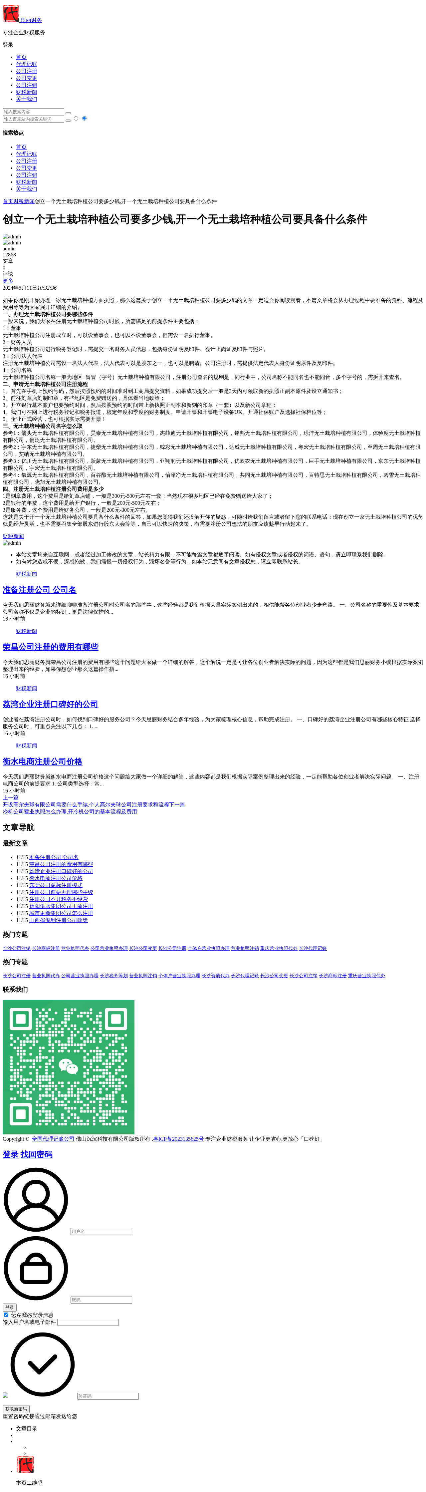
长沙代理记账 (313, 948)
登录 (11, 1154)
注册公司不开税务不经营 (58, 899)
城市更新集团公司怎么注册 (61, 913)
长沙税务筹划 (114, 975)
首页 (21, 57)
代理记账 (26, 64)
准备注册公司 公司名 (40, 589)
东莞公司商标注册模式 (56, 885)
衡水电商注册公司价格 (43, 761)
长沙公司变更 (143, 948)
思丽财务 (30, 20)
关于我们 (26, 99)
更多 (8, 281)
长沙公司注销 (17, 948)
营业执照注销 (245, 948)
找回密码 (37, 1154)
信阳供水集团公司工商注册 (61, 906)
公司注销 (26, 85)
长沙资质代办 (216, 975)
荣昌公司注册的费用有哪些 (51, 647)
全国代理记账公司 (53, 1139)
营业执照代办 (75, 948)
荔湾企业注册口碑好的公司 (51, 704)
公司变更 (26, 78)
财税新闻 (26, 92)
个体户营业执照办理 (209, 948)
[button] (213, 45)
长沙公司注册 (172, 948)
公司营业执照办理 (109, 948)
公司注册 (26, 71)
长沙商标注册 (46, 948)
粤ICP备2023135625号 (178, 1139)
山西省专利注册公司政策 (58, 920)
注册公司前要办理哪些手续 (61, 892)
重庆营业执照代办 (279, 948)
